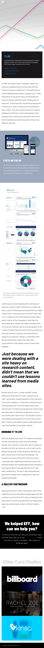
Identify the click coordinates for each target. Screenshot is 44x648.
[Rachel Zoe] (22, 603)
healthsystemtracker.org (17, 93)
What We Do (23, 2)
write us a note (31, 537)
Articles (39, 2)
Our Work (31, 2)
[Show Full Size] (21, 145)
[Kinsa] (22, 628)
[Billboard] (22, 578)
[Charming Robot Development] (4, 3)
